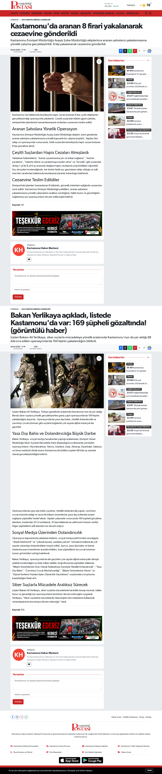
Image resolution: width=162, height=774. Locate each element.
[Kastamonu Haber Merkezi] (19, 250)
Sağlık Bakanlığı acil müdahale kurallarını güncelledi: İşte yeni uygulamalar (137, 98)
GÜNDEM (24, 13)
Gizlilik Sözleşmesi (130, 717)
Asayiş (130, 67)
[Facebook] (13, 717)
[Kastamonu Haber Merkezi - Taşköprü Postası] (21, 5)
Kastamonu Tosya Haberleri (138, 130)
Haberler (14, 20)
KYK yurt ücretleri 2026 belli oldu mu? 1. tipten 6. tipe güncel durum (137, 85)
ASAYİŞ (14, 13)
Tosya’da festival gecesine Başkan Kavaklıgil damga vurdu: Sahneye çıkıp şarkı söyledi (138, 135)
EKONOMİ (37, 13)
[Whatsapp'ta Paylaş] (130, 51)
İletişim (148, 717)
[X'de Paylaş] (125, 51)
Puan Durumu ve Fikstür (22, 752)
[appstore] (69, 760)
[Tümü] (148, 61)
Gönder (18, 297)
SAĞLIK (74, 13)
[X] (17, 717)
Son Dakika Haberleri (93, 752)
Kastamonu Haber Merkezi (42, 248)
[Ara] (146, 13)
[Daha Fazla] (135, 51)
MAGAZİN (86, 13)
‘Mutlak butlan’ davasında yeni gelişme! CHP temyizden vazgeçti (137, 110)
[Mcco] (57, 223)
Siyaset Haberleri (134, 105)
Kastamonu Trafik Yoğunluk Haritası (135, 746)
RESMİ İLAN (132, 13)
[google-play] (92, 760)
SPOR (56, 13)
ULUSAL (120, 13)
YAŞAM (47, 13)
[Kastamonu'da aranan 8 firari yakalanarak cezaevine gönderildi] (57, 84)
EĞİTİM (65, 13)
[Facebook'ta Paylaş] (121, 51)
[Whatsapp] (26, 717)
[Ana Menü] (150, 13)
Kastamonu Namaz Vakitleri (97, 746)
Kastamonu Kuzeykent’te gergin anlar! (136, 73)
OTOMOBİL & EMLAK (103, 13)
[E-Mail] (29, 260)
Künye (141, 717)
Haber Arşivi (117, 717)
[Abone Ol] (149, 51)
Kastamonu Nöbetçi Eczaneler (26, 746)
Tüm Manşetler (55, 752)
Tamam (149, 770)
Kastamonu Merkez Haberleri (36, 20)
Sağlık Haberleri (134, 92)
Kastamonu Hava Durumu (60, 746)
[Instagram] (22, 717)
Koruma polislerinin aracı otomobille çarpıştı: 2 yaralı (136, 123)
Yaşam (130, 79)
